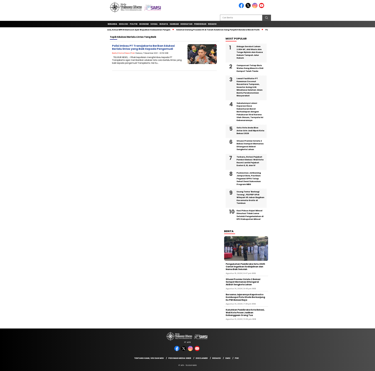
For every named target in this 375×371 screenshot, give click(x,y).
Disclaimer (202, 358)
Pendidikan (200, 24)
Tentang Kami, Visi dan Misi (149, 358)
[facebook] (242, 7)
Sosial (154, 24)
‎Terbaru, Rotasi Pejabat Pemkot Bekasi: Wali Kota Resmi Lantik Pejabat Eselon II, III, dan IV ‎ (250, 161)
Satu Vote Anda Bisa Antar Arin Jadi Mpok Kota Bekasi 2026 (250, 130)
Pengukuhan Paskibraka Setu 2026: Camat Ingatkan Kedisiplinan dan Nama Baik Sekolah (245, 267)
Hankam (174, 24)
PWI (237, 358)
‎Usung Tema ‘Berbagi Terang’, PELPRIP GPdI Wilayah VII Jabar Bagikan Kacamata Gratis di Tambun (250, 197)
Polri (133, 53)
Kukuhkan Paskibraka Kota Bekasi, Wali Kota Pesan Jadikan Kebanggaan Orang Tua (245, 312)
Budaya (164, 24)
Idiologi (123, 24)
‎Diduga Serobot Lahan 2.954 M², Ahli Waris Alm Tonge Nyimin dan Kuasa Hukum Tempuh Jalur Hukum (250, 52)
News (127, 53)
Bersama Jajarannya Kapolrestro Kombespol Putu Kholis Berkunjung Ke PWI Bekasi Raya (245, 297)
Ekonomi (144, 24)
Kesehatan (186, 24)
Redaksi (216, 358)
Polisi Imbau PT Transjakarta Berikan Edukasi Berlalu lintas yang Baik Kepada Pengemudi (143, 47)
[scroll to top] (361, 366)
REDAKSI (212, 24)
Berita (114, 53)
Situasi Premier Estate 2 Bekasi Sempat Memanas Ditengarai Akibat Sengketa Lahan (250, 145)
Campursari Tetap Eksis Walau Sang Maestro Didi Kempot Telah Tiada (250, 68)
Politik (134, 24)
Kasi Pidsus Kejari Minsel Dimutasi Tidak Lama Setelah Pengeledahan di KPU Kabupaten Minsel (250, 215)
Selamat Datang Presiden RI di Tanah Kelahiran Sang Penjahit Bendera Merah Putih (210, 29)
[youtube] (262, 7)
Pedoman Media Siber (179, 358)
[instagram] (255, 7)
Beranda (112, 24)
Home (121, 53)
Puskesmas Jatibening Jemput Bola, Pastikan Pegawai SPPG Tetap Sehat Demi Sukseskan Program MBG (249, 178)
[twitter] (249, 7)
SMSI (227, 358)
